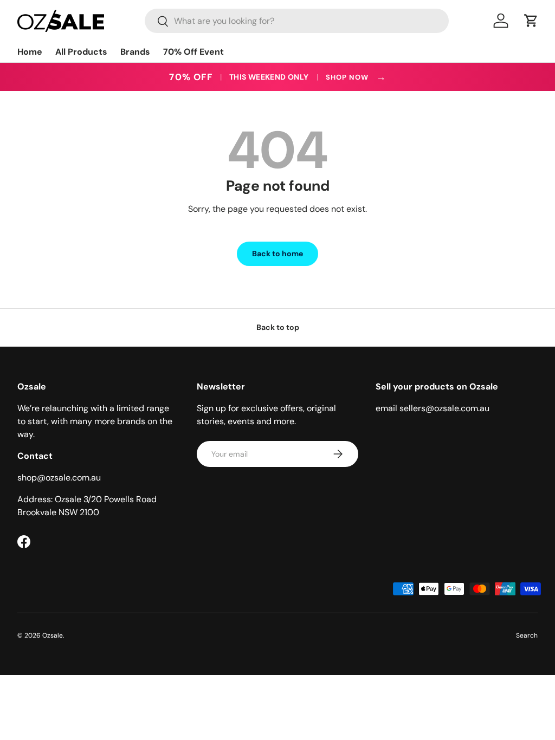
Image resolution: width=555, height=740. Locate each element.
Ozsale (52, 635)
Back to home (277, 253)
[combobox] (297, 21)
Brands (135, 51)
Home (29, 51)
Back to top (277, 327)
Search (527, 635)
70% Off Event (193, 51)
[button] (531, 21)
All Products (81, 51)
